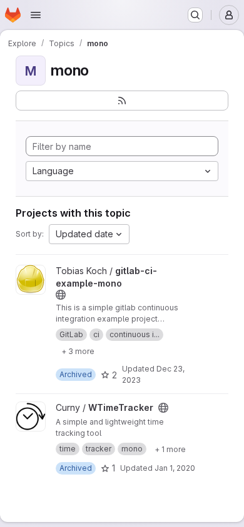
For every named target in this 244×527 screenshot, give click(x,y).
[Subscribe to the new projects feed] (122, 101)
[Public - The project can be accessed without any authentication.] (61, 295)
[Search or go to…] (195, 14)
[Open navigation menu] (36, 15)
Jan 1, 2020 (175, 468)
